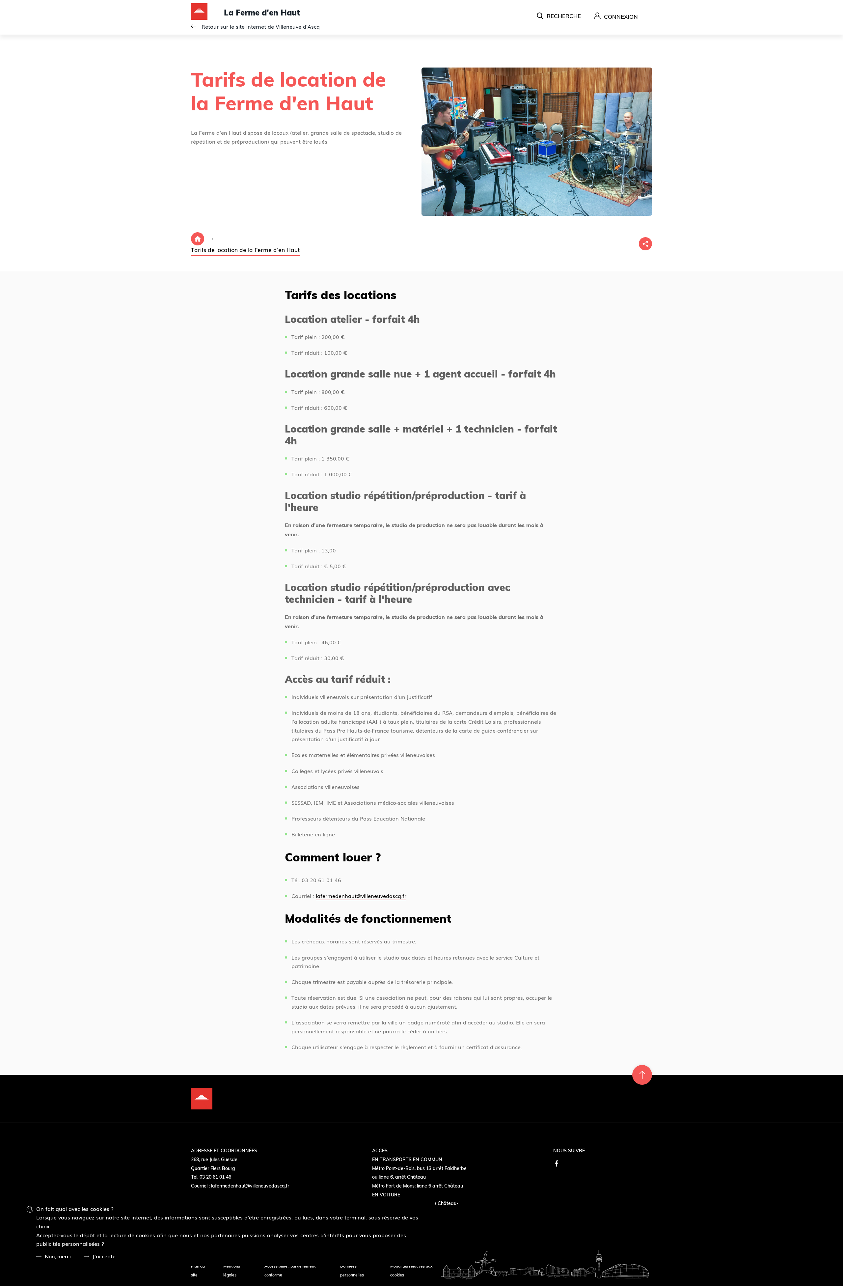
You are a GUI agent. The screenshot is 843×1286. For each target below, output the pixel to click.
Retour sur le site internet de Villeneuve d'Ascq (261, 26)
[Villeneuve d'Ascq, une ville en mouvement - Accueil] (207, 12)
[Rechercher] (559, 16)
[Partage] (645, 243)
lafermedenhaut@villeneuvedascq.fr (361, 896)
